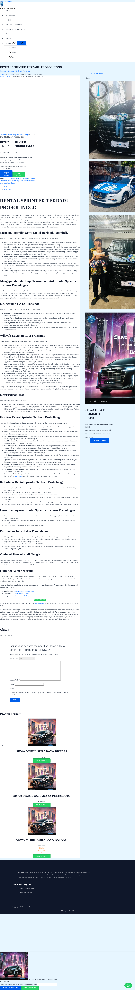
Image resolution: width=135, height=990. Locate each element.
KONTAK (8, 20)
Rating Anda (14, 658)
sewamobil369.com (27, 888)
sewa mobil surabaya (7, 183)
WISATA (14, 48)
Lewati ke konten (6, 1)
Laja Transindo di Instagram (21, 596)
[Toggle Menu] (21, 43)
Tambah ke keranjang (6, 174)
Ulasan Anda (15, 680)
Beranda (3, 135)
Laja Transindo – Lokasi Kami (24, 591)
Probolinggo (24, 135)
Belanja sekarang (99, 440)
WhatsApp (18, 476)
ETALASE (8, 77)
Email (12, 688)
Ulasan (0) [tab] (7, 189)
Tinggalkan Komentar (7, 71)
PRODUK (9, 38)
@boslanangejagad (97, 73)
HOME (8, 11)
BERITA (14, 52)
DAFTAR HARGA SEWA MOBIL (15, 29)
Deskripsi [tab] (7, 187)
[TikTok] (65, 911)
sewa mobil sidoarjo (28, 181)
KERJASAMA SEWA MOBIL (14, 25)
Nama (12, 684)
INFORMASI (9, 43)
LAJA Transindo (39, 604)
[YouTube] (62, 911)
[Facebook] (73, 911)
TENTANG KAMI (11, 15)
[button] (14, 43)
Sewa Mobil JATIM (13, 135)
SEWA (7, 34)
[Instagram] (69, 911)
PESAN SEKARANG (19, 174)
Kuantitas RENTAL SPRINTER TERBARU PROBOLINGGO (18, 984)
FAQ (13, 57)
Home (2, 77)
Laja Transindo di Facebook (20, 594)
